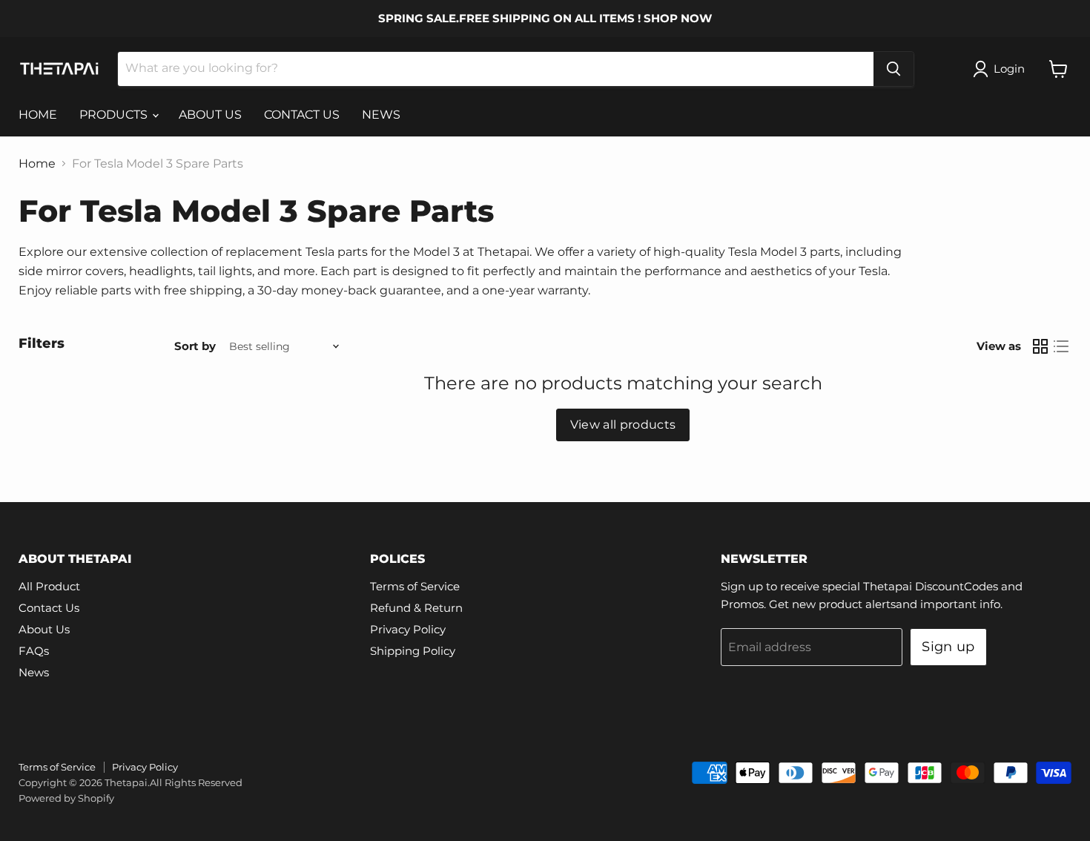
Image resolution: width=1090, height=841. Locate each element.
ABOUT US (210, 115)
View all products (623, 425)
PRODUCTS (115, 115)
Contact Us (49, 608)
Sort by (195, 346)
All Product (49, 586)
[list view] (1061, 346)
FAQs (34, 651)
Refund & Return (416, 608)
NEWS (381, 115)
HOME (38, 115)
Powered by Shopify (66, 798)
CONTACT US (302, 115)
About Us (44, 629)
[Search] (893, 69)
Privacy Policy (408, 629)
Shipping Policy (412, 651)
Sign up (948, 647)
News (34, 672)
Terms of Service (415, 586)
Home (37, 164)
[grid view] (1040, 346)
